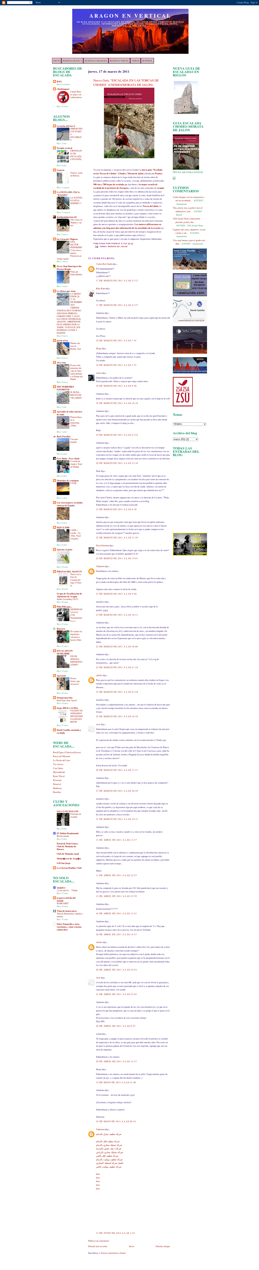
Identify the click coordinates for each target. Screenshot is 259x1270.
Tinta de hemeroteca (67, 910)
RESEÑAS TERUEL (119, 60)
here (98, 1173)
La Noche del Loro (61, 760)
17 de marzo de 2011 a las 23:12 (117, 280)
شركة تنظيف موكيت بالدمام (109, 1159)
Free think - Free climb (68, 458)
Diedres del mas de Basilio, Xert (75, 346)
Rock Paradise (64, 436)
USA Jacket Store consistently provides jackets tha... (186, 220)
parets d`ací (62, 340)
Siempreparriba (64, 697)
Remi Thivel (59, 776)
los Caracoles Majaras (67, 239)
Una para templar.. (74, 440)
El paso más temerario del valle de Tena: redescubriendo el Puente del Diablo (76, 372)
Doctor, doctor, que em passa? (75, 681)
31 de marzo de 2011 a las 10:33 (117, 819)
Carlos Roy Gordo (104, 263)
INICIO (56, 60)
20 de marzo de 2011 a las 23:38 (117, 463)
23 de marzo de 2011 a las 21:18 (117, 667)
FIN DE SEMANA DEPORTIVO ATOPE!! (76, 660)
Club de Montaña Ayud (68, 853)
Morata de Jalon (117, 246)
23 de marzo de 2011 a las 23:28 (117, 691)
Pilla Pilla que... (64, 606)
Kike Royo (100, 288)
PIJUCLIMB (63, 527)
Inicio (131, 1246)
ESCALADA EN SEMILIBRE (65, 652)
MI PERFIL (147, 60)
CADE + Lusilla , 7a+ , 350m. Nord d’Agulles (76, 534)
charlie (99, 675)
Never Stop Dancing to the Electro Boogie (69, 268)
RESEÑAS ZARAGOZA (96, 60)
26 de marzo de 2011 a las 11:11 (117, 770)
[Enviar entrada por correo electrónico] (96, 246)
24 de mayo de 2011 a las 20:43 (116, 1121)
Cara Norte (58, 768)
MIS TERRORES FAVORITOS (65, 388)
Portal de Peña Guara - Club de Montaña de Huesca (68, 846)
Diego (98, 348)
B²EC (59, 81)
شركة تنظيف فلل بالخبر (107, 1155)
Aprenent (61, 675)
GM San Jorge (63, 863)
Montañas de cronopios (68, 480)
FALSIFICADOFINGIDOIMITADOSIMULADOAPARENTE (76, 716)
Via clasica (58, 764)
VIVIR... (74, 483)
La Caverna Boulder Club (69, 867)
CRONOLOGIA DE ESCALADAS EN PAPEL (76, 155)
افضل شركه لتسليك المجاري (109, 1163)
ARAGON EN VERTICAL (130, 15)
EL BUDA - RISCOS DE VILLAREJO (76, 395)
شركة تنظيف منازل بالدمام (108, 1134)
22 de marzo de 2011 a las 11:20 (117, 537)
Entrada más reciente (97, 1246)
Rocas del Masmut (61, 756)
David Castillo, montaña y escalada (69, 731)
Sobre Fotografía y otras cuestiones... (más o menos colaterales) (69, 926)
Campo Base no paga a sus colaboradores (76, 94)
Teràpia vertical (64, 148)
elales (98, 372)
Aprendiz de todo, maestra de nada (69, 413)
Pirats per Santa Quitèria (76, 273)
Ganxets (60, 170)
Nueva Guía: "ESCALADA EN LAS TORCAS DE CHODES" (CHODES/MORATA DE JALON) (126, 82)
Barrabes (57, 792)
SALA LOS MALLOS (67, 811)
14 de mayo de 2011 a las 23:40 (116, 1082)
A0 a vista (61, 362)
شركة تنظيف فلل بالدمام (108, 1141)
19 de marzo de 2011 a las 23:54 (117, 434)
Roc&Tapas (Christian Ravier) (67, 752)
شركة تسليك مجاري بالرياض (109, 1152)
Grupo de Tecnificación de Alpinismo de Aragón (69, 595)
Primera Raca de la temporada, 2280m (76, 421)
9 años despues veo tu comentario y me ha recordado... (188, 198)
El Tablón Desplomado (68, 833)
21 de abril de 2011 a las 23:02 (116, 994)
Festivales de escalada (75, 815)
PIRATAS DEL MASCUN (69, 571)
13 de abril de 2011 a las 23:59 (116, 896)
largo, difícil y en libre (67, 707)
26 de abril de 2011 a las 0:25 (115, 1025)
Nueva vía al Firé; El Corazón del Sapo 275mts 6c (75, 580)
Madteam (57, 788)
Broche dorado (63, 835)
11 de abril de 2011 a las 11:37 (116, 839)
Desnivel (57, 784)
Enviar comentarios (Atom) (113, 1252)
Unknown (100, 566)
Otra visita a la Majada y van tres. (76, 222)
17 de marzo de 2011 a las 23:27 (117, 305)
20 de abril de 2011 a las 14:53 (116, 934)
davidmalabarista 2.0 (66, 217)
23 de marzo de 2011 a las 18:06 (117, 646)
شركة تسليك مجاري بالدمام (109, 1145)
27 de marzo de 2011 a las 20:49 (117, 790)
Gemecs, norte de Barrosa (76, 174)
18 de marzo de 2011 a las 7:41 (116, 340)
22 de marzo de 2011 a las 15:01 (117, 558)
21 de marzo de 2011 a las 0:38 (116, 509)
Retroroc (61, 628)
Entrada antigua (163, 1246)
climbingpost (63, 88)
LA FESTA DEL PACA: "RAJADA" (68, 193)
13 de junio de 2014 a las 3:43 (115, 1233)
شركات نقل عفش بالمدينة (108, 1148)
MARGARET (63, 903)
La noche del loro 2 (66, 126)
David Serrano (102, 545)
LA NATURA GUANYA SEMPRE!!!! (76, 200)
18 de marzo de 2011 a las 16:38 (117, 403)
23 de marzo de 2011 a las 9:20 (116, 593)
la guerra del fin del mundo (66, 899)
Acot (98, 724)
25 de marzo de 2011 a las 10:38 (117, 716)
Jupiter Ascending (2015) (67, 599)
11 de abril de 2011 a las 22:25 (116, 875)
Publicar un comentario (98, 1240)
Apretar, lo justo (64, 549)
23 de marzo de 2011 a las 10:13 (117, 614)
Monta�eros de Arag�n (69, 858)
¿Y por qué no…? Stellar (67, 890)
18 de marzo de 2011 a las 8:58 (116, 385)
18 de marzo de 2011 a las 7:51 (116, 365)
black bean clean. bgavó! (67, 700)
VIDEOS (135, 60)
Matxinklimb (59, 772)
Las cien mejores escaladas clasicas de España (70, 504)
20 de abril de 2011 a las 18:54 (116, 969)
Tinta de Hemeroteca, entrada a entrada (69, 915)
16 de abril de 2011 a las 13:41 (116, 913)
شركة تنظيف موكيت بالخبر (108, 1166)
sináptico (61, 887)
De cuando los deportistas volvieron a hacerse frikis (76, 635)
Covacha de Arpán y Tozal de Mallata (76, 464)
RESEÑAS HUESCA (72, 60)
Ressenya (57, 780)
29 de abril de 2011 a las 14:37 (116, 1061)
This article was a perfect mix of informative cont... (187, 209)
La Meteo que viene (66, 291)
